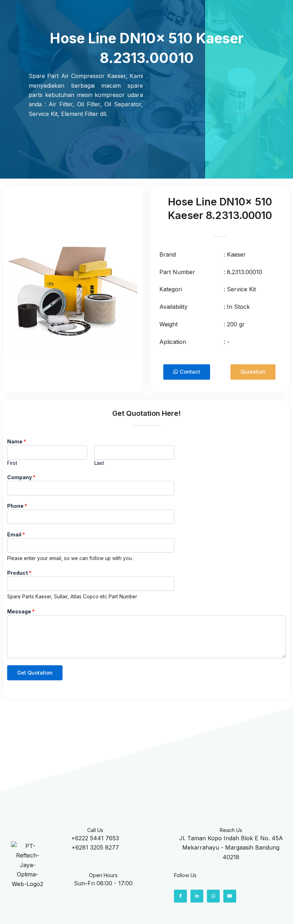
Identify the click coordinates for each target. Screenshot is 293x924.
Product (19, 573)
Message (21, 611)
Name (16, 441)
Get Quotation (35, 673)
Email (16, 534)
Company (21, 477)
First (12, 463)
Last (99, 463)
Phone (17, 506)
